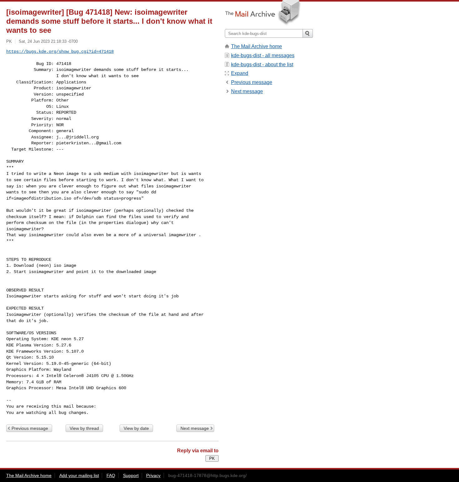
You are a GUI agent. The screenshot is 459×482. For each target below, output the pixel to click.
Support (131, 475)
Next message (194, 428)
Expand (239, 73)
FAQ (110, 475)
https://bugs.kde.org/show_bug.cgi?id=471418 (60, 51)
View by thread (84, 428)
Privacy (153, 475)
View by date (136, 428)
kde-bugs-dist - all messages (262, 55)
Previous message (30, 428)
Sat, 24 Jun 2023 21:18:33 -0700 (48, 41)
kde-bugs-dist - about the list (262, 64)
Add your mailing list (79, 475)
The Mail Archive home (256, 46)
